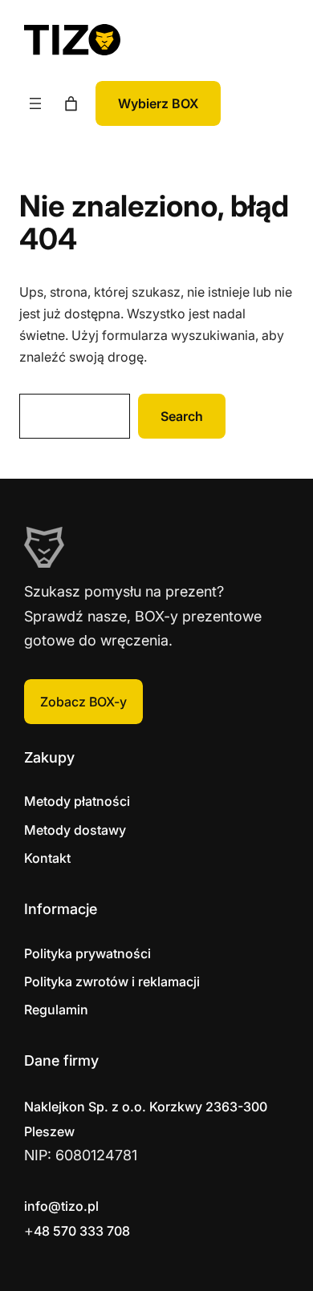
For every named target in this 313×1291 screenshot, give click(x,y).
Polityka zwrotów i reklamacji (112, 981)
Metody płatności (77, 801)
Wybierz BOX (158, 103)
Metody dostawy (75, 830)
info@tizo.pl (61, 1206)
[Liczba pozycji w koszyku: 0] (71, 104)
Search (182, 416)
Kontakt (47, 858)
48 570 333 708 (82, 1231)
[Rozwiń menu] (35, 103)
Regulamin (56, 1010)
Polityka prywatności (87, 953)
